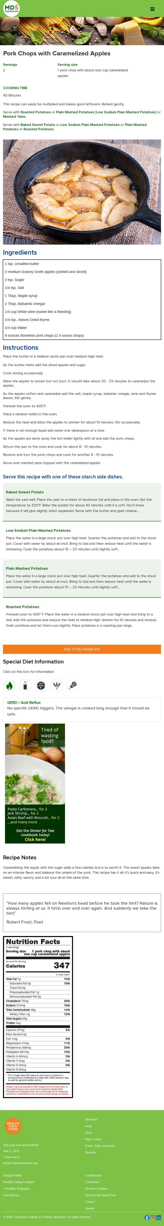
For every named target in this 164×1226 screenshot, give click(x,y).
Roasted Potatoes (36, 112)
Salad (88, 1132)
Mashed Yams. (14, 117)
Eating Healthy (12, 1175)
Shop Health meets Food (100, 1195)
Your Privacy (11, 1195)
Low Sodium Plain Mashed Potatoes (125, 112)
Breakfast (91, 1119)
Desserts (90, 1152)
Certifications (93, 1175)
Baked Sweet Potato (38, 125)
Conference (92, 1182)
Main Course (93, 1139)
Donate (89, 1208)
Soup (88, 1126)
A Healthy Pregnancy (16, 1188)
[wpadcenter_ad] (35, 783)
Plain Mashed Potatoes (75, 112)
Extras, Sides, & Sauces (100, 1145)
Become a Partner (96, 1188)
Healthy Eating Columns (18, 1182)
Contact (90, 1201)
